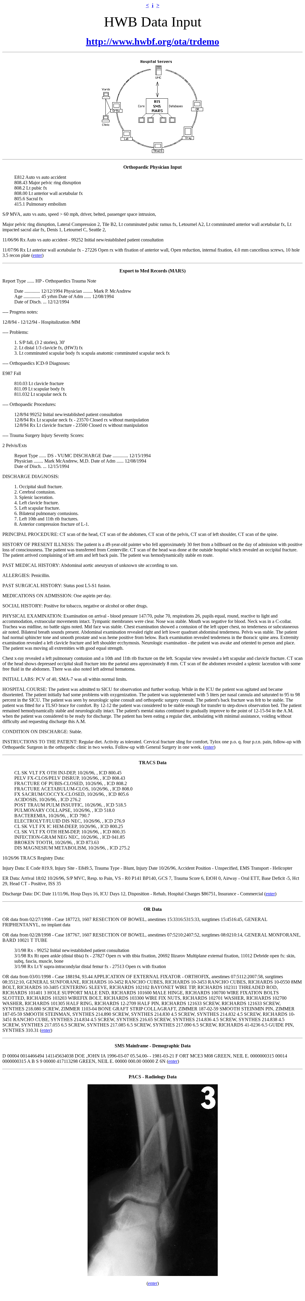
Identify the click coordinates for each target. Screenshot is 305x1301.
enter (37, 255)
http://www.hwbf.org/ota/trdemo (152, 41)
